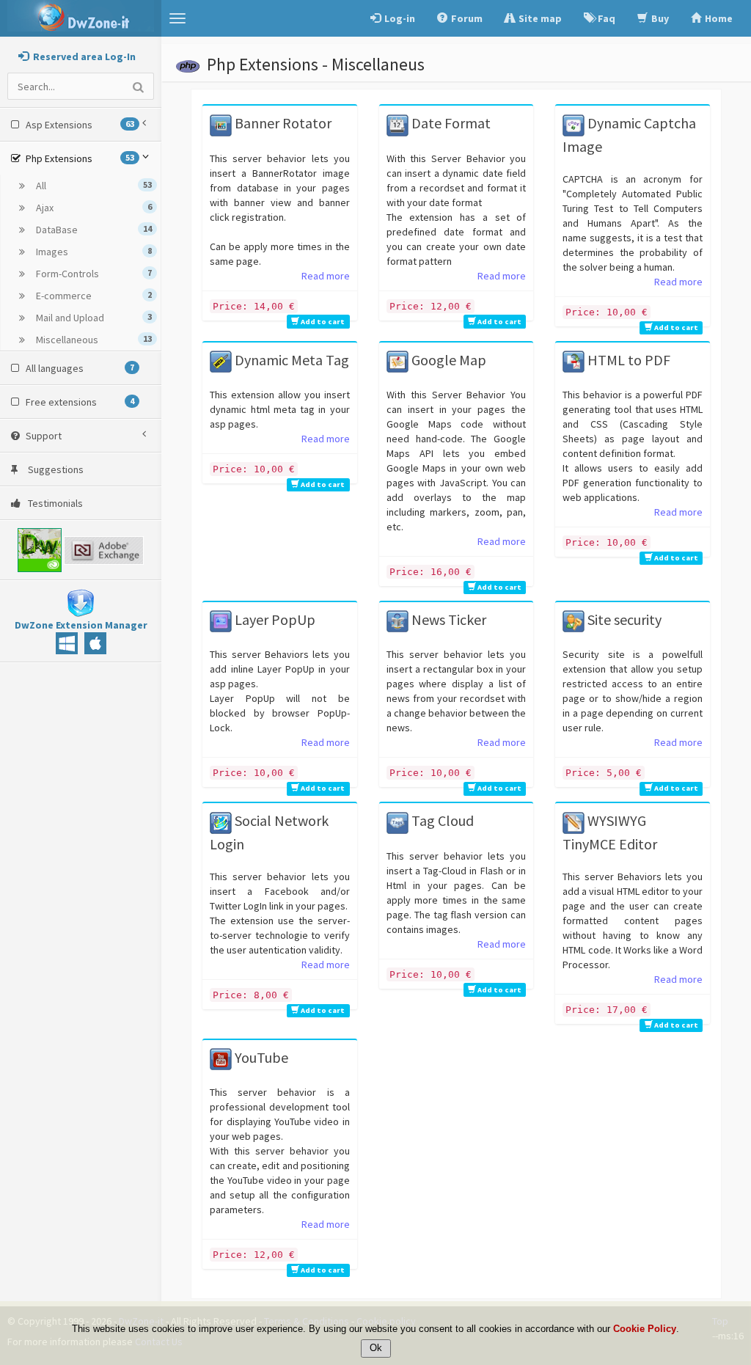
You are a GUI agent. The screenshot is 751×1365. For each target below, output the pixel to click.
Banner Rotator (281, 123)
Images (93, 251)
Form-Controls (93, 273)
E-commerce (93, 295)
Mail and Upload (93, 317)
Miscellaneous (93, 339)
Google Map (447, 360)
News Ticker (447, 619)
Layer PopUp (273, 619)
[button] (177, 18)
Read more (325, 275)
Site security (623, 619)
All (93, 185)
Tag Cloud (441, 820)
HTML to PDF (627, 360)
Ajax (93, 207)
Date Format (450, 123)
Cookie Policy (644, 1328)
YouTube (260, 1057)
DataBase (93, 229)
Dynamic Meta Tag (290, 360)
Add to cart (322, 321)
